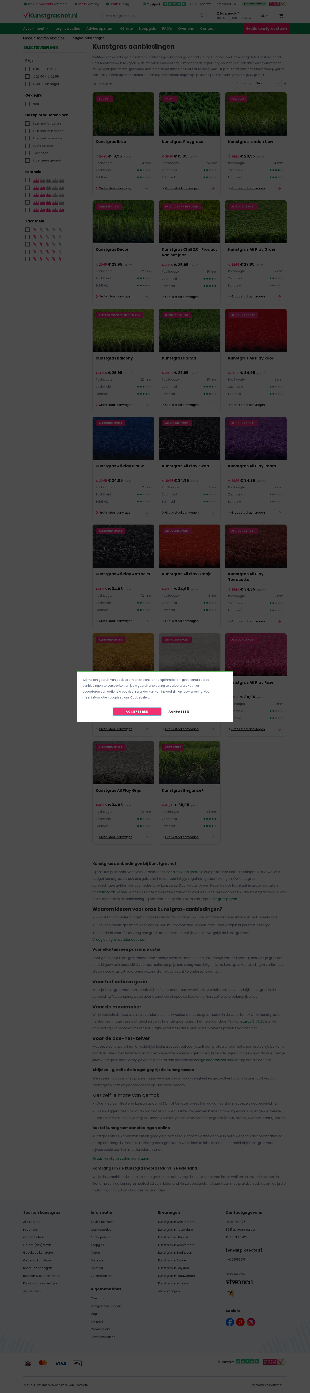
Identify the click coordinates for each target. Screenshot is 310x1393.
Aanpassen (178, 711)
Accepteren (137, 711)
